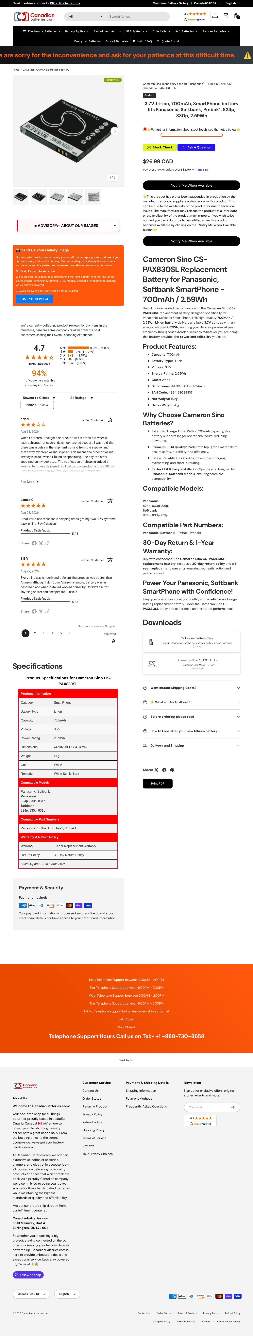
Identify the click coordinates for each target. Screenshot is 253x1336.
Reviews (88, 1146)
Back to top (126, 1060)
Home (16, 69)
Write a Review (37, 405)
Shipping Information (141, 1091)
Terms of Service (94, 1138)
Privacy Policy (92, 1114)
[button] (226, 15)
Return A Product (94, 1106)
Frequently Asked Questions (146, 1106)
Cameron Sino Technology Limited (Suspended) (173, 84)
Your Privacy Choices (97, 1154)
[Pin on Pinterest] (172, 770)
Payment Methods (139, 1098)
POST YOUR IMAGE (34, 299)
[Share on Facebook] (164, 770)
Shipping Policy (93, 1130)
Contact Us (90, 1091)
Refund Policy (92, 1122)
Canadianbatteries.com (35, 1313)
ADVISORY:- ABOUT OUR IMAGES (67, 225)
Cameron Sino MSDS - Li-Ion (198, 660)
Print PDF (157, 784)
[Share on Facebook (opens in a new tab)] (34, 544)
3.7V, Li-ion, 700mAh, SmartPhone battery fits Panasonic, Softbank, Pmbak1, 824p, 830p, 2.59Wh (46, 69)
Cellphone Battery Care (197, 638)
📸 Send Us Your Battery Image (42, 250)
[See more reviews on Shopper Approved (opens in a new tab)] (47, 543)
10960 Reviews (43, 364)
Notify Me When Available (191, 185)
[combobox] (117, 16)
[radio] (88, 348)
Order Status (91, 1098)
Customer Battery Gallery (171, 3)
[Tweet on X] (156, 770)
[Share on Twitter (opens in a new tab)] (41, 543)
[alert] (68, 226)
